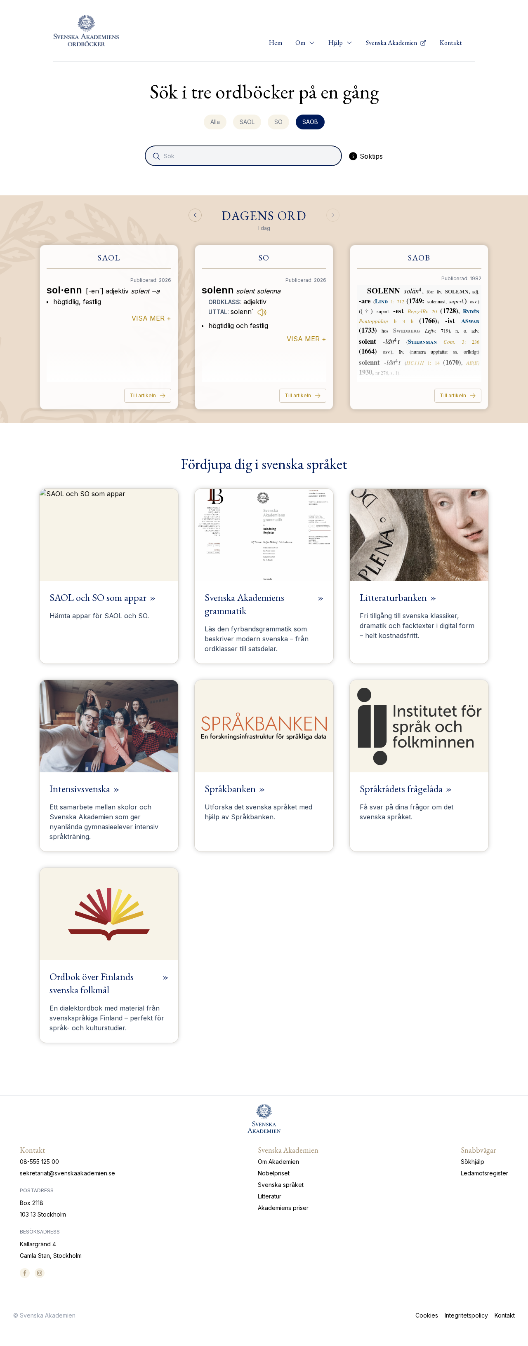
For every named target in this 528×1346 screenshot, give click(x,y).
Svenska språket (281, 1184)
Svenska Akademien (392, 42)
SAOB (310, 121)
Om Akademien (278, 1161)
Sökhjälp (472, 1161)
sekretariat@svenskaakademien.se (67, 1173)
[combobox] (244, 155)
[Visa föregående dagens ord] (195, 215)
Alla (215, 121)
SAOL (247, 121)
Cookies (426, 1315)
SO (278, 121)
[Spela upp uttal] (262, 312)
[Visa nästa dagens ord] (332, 215)
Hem (275, 42)
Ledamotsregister (484, 1173)
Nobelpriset (274, 1173)
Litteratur (269, 1196)
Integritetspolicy (466, 1315)
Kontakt (451, 42)
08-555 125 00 (39, 1161)
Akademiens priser (283, 1207)
